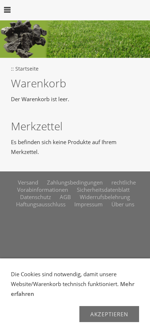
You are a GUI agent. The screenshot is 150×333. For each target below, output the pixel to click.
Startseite (27, 69)
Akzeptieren (109, 314)
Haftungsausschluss (41, 204)
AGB (65, 197)
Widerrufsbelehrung (105, 197)
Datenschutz (35, 197)
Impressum (88, 204)
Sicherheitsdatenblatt (103, 189)
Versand (28, 182)
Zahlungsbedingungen (75, 182)
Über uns (122, 204)
